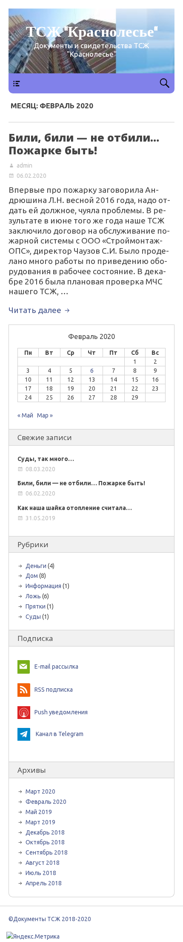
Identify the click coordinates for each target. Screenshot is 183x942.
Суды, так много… (45, 458)
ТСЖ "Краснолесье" (91, 32)
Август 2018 (43, 862)
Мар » (45, 415)
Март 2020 (40, 791)
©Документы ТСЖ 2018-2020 (51, 919)
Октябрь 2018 (45, 842)
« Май (25, 415)
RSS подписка (53, 689)
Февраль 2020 (46, 801)
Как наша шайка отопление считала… (74, 507)
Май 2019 (39, 812)
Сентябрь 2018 (47, 852)
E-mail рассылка (56, 666)
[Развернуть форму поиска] (164, 83)
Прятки (36, 606)
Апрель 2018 (44, 883)
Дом (32, 575)
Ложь (33, 596)
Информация (43, 586)
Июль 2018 (41, 873)
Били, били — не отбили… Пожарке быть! (84, 143)
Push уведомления (61, 712)
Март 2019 (40, 822)
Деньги (36, 565)
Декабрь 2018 (45, 832)
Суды (33, 616)
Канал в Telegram (59, 733)
